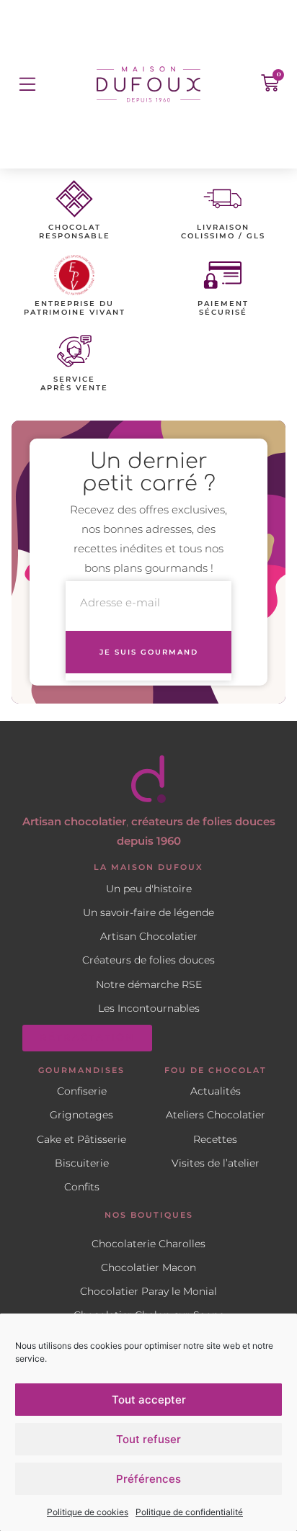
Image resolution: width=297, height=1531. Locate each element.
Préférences (148, 1479)
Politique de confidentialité (189, 1512)
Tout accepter (149, 1399)
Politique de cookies (87, 1512)
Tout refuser (148, 1439)
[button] (27, 83)
